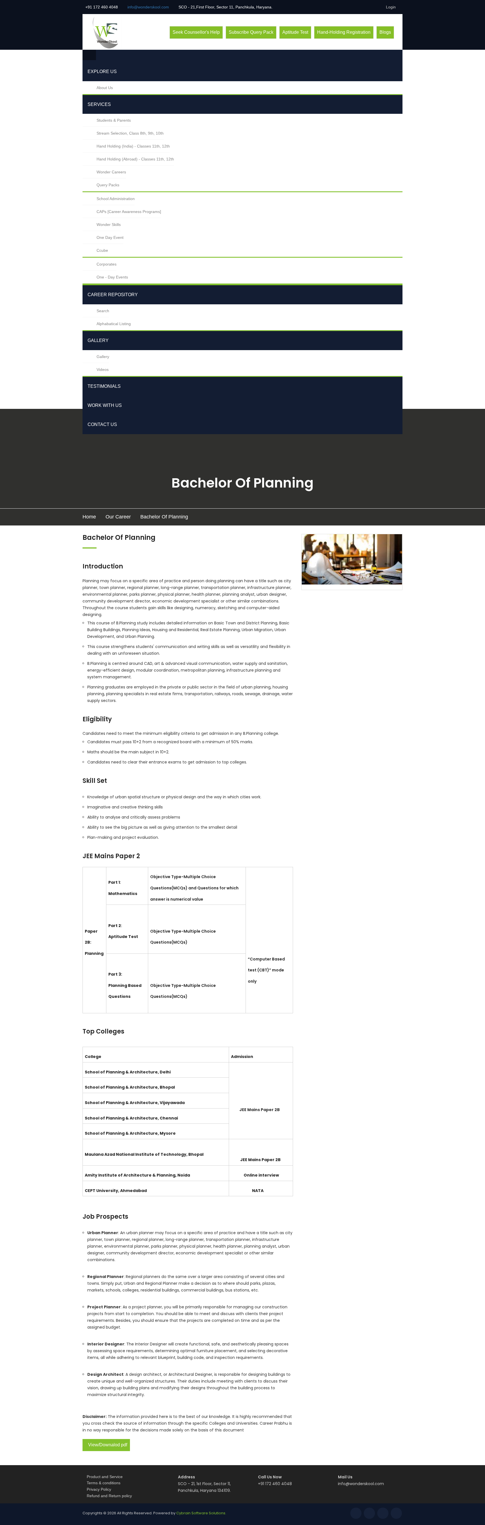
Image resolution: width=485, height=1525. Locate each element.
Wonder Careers (111, 172)
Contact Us (102, 424)
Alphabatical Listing (114, 323)
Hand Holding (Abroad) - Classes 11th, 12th (135, 159)
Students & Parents (114, 120)
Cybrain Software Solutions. (201, 1513)
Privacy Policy (99, 1489)
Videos (103, 369)
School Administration (116, 198)
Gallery (98, 340)
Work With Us (105, 405)
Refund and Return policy (109, 1496)
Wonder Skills (109, 224)
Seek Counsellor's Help (196, 32)
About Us (105, 87)
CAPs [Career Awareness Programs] (129, 211)
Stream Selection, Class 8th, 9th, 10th (130, 133)
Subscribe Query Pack (251, 32)
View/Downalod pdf (107, 1444)
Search (103, 311)
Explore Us (102, 71)
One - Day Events (112, 277)
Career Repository (113, 294)
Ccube (102, 250)
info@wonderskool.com (361, 1484)
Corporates (106, 264)
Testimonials (104, 386)
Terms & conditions (103, 1483)
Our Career (118, 517)
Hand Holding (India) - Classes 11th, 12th (133, 146)
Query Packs (108, 185)
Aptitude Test (295, 32)
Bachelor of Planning (164, 517)
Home (89, 517)
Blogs (385, 32)
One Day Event (110, 237)
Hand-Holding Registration (343, 32)
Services (99, 104)
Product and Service (105, 1476)
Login (391, 7)
